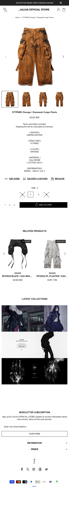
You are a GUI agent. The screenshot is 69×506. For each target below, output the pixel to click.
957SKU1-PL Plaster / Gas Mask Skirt (51, 276)
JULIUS (17, 273)
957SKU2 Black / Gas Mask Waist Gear (17, 276)
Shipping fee (21, 127)
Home (17, 17)
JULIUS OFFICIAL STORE (34, 10)
